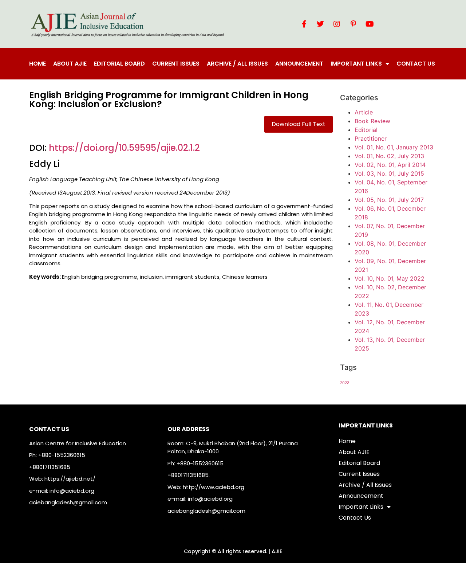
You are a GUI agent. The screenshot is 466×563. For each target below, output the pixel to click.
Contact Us (415, 63)
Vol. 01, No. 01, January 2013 (394, 147)
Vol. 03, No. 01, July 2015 (389, 173)
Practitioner (371, 138)
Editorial (366, 129)
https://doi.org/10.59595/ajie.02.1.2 (124, 148)
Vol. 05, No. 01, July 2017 (389, 199)
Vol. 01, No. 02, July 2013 (389, 156)
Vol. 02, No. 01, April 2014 (390, 164)
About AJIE (70, 63)
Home (37, 63)
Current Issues (176, 63)
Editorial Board (119, 63)
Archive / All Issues (237, 63)
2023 (345, 382)
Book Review (372, 121)
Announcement (299, 63)
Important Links (356, 63)
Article (364, 112)
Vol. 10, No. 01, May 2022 (389, 278)
